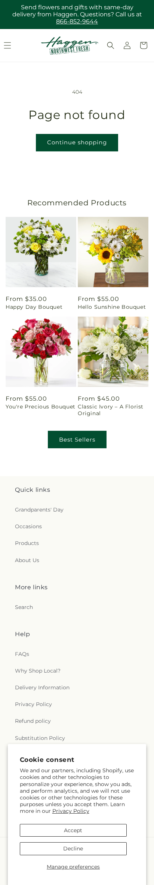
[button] (110, 45)
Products (27, 543)
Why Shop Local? (38, 670)
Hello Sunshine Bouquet (112, 307)
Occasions (28, 526)
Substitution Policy (40, 738)
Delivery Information (42, 687)
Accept (73, 830)
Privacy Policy (70, 811)
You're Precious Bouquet (41, 406)
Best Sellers (77, 439)
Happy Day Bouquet (34, 307)
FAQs (22, 654)
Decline (73, 848)
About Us (27, 560)
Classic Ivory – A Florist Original (111, 410)
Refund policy (33, 721)
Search (24, 607)
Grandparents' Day (39, 509)
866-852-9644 (77, 21)
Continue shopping (77, 142)
